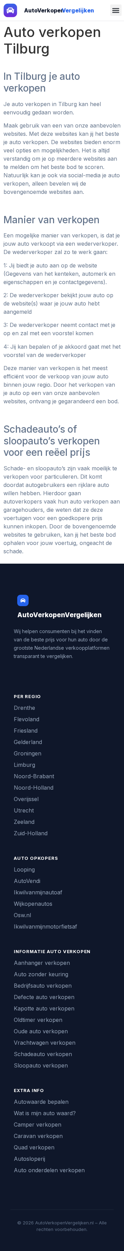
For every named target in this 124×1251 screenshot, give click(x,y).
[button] (116, 10)
